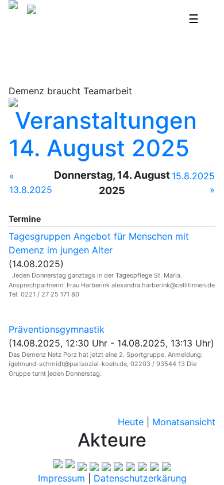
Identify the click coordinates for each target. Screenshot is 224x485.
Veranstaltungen (106, 120)
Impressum (61, 478)
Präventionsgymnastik (57, 329)
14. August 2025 (99, 148)
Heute (131, 422)
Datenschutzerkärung (140, 478)
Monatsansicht (183, 422)
